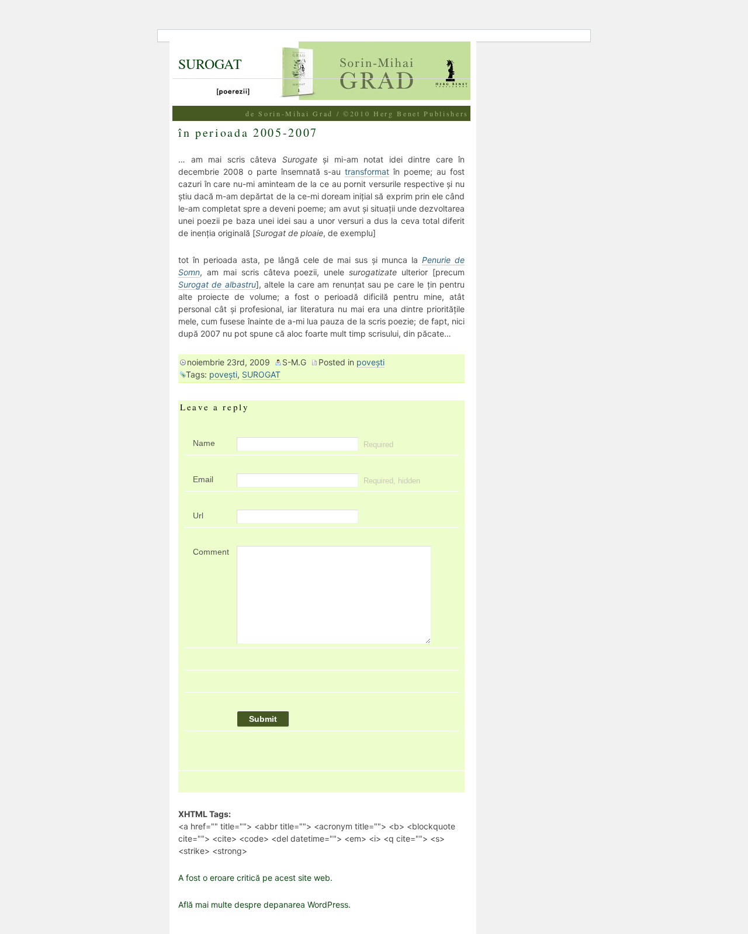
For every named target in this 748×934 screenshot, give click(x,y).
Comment (210, 551)
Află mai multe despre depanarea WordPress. (264, 904)
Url (198, 515)
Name (204, 443)
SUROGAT (210, 63)
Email (203, 479)
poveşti (370, 362)
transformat (367, 172)
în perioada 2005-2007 (248, 132)
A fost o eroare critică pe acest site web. (255, 878)
